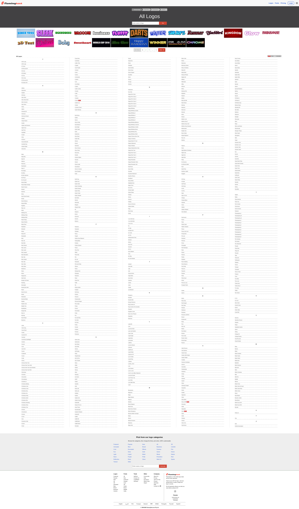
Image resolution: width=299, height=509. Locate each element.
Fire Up (76, 259)
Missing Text (184, 91)
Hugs (129, 208)
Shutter (183, 392)
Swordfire (237, 189)
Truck (236, 276)
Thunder (236, 253)
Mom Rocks (184, 102)
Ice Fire (129, 235)
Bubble (23, 301)
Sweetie (236, 182)
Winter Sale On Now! (239, 386)
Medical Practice (131, 420)
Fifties (76, 252)
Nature (173, 454)
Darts (76, 131)
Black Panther (24, 222)
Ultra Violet (237, 302)
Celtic (125, 491)
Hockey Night (131, 190)
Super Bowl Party (238, 161)
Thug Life (237, 250)
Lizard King (130, 359)
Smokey (183, 418)
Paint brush (184, 217)
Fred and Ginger (78, 301)
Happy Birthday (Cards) (133, 110)
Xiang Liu (237, 412)
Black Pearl (23, 224)
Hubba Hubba (131, 206)
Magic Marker (131, 397)
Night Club (184, 152)
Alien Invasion (24, 102)
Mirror (183, 88)
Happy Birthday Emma (133, 129)
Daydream (77, 134)
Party (183, 222)
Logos (271, 3)
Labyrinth (130, 324)
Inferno (129, 242)
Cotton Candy (78, 88)
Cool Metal (77, 84)
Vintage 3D (237, 334)
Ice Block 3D (130, 230)
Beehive (23, 191)
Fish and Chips (78, 264)
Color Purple (77, 67)
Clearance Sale (24, 421)
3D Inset (23, 71)
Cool (76, 81)
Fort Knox (77, 292)
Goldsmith (77, 402)
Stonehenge (237, 128)
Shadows (183, 371)
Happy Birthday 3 (131, 115)
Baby (22, 154)
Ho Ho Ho (130, 187)
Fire (75, 257)
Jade (129, 268)
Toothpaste (237, 260)
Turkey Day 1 (237, 285)
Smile (183, 415)
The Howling (237, 239)
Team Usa (237, 201)
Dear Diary (77, 136)
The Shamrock (238, 243)
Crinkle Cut (77, 102)
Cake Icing (23, 327)
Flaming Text (77, 271)
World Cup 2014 (238, 402)
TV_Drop (237, 288)
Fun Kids (77, 320)
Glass (76, 362)
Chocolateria (24, 379)
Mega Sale (130, 425)
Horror (173, 451)
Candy (22, 332)
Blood (22, 231)
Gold (76, 386)
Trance (236, 264)
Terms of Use (157, 479)
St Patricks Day (238, 102)
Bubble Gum (24, 303)
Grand (129, 58)
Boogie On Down (25, 280)
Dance (76, 120)
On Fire (183, 190)
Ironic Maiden (131, 251)
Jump (129, 285)
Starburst (237, 114)
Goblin (76, 381)
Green (158, 451)
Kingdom (130, 309)
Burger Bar (23, 310)
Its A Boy (130, 256)
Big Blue (23, 205)
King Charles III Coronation (134, 306)
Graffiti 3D (77, 418)
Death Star (77, 138)
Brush (125, 487)
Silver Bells (184, 399)
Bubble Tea (23, 306)
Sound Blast (237, 63)
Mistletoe (183, 93)
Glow (76, 372)
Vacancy (236, 317)
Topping (236, 262)
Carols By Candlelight (26, 339)
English (120, 503)
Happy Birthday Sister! (133, 134)
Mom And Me (184, 100)
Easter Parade (78, 188)
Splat (236, 81)
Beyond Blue (24, 203)
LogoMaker (136, 479)
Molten (183, 98)
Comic (76, 72)
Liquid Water (131, 352)
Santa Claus (184, 352)
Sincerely (183, 404)
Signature (184, 394)
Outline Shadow (185, 209)
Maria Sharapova (131, 411)
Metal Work (184, 72)
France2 (76, 296)
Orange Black (184, 200)
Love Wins (130, 380)
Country (76, 91)
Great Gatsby (131, 67)
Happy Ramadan (131, 159)
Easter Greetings (78, 186)
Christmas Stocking (25, 402)
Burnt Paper (24, 317)
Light (115, 454)
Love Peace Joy (131, 377)
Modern (183, 95)
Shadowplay (184, 369)
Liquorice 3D (131, 354)
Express (76, 221)
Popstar (183, 273)
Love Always (130, 368)
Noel (183, 166)
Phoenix (183, 240)
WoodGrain (237, 400)
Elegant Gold (77, 207)
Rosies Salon (184, 338)
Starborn (236, 112)
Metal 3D (183, 70)
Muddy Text (184, 130)
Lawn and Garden (132, 331)
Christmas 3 (24, 381)
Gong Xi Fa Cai (78, 404)
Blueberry (23, 268)
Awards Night (24, 146)
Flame (76, 268)
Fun (75, 315)
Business (23, 320)
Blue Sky (23, 257)
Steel (236, 121)
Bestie (22, 198)
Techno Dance (238, 208)
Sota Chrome (237, 58)
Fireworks (77, 261)
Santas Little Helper (186, 355)
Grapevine (130, 60)
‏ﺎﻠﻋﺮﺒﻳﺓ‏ (126, 503)
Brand (144, 447)
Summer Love (238, 144)
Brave (22, 289)
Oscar (183, 204)
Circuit (22, 416)
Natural (183, 145)
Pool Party (184, 266)
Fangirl (76, 236)
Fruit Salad (77, 310)
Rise (182, 324)
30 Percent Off (24, 68)
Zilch (236, 423)
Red (172, 456)
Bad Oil (23, 159)
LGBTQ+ (130, 342)
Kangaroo (130, 295)
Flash (76, 278)
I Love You (130, 223)
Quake (183, 290)
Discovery (77, 152)
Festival (76, 243)
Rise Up (183, 326)
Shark (183, 376)
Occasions (146, 479)
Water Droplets (238, 353)
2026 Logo (23, 64)
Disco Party (77, 150)
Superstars (237, 172)
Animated (116, 447)
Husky (129, 213)
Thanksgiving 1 (238, 213)
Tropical (236, 274)
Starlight (236, 116)
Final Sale (77, 254)
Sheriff (183, 380)
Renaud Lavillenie (185, 314)
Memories (184, 63)
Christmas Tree (24, 407)
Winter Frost (237, 383)
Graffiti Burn (77, 421)
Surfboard (237, 175)
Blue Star (23, 261)
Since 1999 (184, 401)
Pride (183, 275)
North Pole (184, 169)
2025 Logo (23, 61)
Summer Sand (238, 149)
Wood (236, 393)
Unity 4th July (238, 305)
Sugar (236, 140)
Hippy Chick (130, 185)
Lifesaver (130, 347)
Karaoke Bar (130, 299)
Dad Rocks (77, 115)
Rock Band (184, 331)
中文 (132, 503)
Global (76, 367)
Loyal (129, 384)
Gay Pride (77, 346)
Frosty (76, 306)
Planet (183, 252)
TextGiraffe (175, 500)
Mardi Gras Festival (132, 408)
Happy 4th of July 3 (132, 99)
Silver (183, 397)
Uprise (236, 307)
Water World (237, 358)
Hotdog (129, 201)
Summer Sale (238, 147)
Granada (77, 426)
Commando (77, 77)
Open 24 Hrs (184, 195)
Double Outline (78, 157)
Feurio (76, 247)
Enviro (76, 214)
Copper (76, 86)
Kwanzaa (130, 318)
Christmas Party (24, 395)
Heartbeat (130, 178)
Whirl (236, 369)
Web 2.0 (159, 459)
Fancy (76, 233)
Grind (129, 77)
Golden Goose (78, 400)
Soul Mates (237, 60)
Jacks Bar (130, 266)
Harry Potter (130, 169)
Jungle (129, 287)
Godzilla (76, 383)
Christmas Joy (24, 393)
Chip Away (23, 372)
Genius (76, 348)
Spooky (236, 84)
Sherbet (183, 378)
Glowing (76, 374)
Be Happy (23, 170)
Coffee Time (77, 63)
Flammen (77, 275)
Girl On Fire (77, 358)
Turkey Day (237, 283)
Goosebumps (78, 409)
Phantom (183, 238)
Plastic (183, 257)
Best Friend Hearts (25, 196)
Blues (22, 271)
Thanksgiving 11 (238, 218)
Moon (183, 114)
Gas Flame (77, 344)
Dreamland (77, 166)
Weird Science (238, 365)
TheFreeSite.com (175, 497)
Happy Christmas (131, 138)
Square (236, 95)
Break (22, 294)
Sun (236, 151)
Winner (236, 381)
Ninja (183, 159)
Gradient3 (77, 414)
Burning (23, 315)
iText (129, 253)
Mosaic (183, 116)
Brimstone (23, 296)
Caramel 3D (24, 334)
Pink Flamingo (185, 247)
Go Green (77, 376)
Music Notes (184, 133)
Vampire (236, 322)
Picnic (183, 243)
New (143, 444)
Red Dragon (184, 303)
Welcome (237, 367)
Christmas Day (24, 390)
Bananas (23, 163)
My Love (183, 137)
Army (22, 137)
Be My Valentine (24, 175)
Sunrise (236, 156)
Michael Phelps (185, 74)
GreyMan (130, 74)
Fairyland (77, 229)
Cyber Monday (78, 109)
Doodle (76, 155)
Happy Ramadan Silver (133, 162)
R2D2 (183, 298)
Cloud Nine (77, 58)
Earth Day (77, 179)
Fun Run (76, 322)
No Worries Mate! (185, 164)
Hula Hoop (130, 211)
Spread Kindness (238, 88)
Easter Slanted (78, 195)
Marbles (130, 401)
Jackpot (129, 264)
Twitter (236, 290)
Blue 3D (23, 240)
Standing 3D (237, 107)
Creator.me (136, 478)
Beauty (22, 189)
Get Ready (77, 351)
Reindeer (183, 312)
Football (76, 289)
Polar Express (184, 264)
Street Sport (237, 133)
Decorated (131, 449)
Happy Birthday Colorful (133, 127)
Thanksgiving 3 (238, 222)
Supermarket (237, 170)
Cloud (22, 426)
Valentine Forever (238, 320)
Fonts (277, 3)
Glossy (76, 369)
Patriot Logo (184, 224)
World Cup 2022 (238, 404)
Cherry (22, 360)
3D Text (23, 75)
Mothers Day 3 (185, 121)
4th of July (23, 78)
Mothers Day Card (185, 123)
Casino (23, 351)
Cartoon (23, 341)
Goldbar (76, 393)
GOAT (76, 379)
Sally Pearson (184, 348)
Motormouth (184, 128)
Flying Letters (78, 287)
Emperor (76, 211)
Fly (75, 285)
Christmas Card (24, 386)
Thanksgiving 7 (238, 232)
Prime (183, 280)
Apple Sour (23, 127)
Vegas (236, 324)
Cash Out (23, 348)
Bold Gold (23, 278)
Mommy (183, 105)
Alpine (22, 109)
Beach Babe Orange (25, 184)
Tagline (236, 194)
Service (183, 364)
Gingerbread (77, 355)
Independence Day (132, 237)
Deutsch (146, 503)
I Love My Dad (131, 218)
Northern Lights (185, 171)
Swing (236, 186)
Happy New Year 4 (132, 157)
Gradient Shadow (78, 411)
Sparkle (236, 70)
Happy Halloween (132, 143)
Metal (143, 454)
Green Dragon (131, 72)
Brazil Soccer (24, 292)
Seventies (184, 366)
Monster (183, 112)
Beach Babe (24, 182)
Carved (23, 344)
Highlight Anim (131, 183)
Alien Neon (23, 104)
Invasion (130, 246)
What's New (147, 481)
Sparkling (237, 72)
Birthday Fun (24, 212)
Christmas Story (24, 404)
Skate (183, 406)
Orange (183, 197)
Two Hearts (237, 292)
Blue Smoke (24, 259)
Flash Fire (77, 280)
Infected (130, 239)
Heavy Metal (130, 180)
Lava (129, 326)
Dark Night (77, 127)
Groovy (129, 79)
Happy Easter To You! (132, 141)
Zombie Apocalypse (239, 426)
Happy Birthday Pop (132, 131)
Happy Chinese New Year (133, 136)
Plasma (183, 254)
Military (183, 79)
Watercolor (237, 360)
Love (129, 366)
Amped (23, 118)
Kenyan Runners (131, 302)
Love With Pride (131, 382)
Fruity (76, 313)
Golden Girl (77, 397)
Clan (22, 418)
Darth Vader (77, 129)
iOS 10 (129, 249)
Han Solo (130, 92)
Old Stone (184, 186)
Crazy (76, 95)
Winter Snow (237, 390)
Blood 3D (23, 233)
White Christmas (238, 372)
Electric (76, 200)
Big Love (23, 208)
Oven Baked (184, 211)
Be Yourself (23, 180)
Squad (236, 93)
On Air (183, 188)
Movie (158, 454)
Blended (23, 229)
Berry (22, 194)
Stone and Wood (238, 126)
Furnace (76, 331)
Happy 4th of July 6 (132, 106)
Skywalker (184, 408)
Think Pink (237, 248)
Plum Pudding (184, 261)
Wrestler (236, 407)
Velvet (236, 329)
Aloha (22, 106)
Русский (171, 503)
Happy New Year (131, 150)
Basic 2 (23, 168)
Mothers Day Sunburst (186, 126)
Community (146, 476)
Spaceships (237, 67)
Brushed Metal (24, 299)
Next (161, 50)
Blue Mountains (24, 254)
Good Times (77, 407)
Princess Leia (184, 282)
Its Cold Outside (131, 258)
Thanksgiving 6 (238, 229)
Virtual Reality (238, 341)
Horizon (130, 199)
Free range (77, 303)
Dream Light (77, 164)
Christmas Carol (24, 388)
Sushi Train (237, 177)
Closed (23, 423)
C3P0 (22, 325)
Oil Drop (183, 179)
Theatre (236, 246)
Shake (183, 373)
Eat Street (77, 197)
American (23, 113)
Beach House (24, 187)
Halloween (130, 89)
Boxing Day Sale (25, 287)
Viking (236, 331)
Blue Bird (23, 243)
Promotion (159, 456)
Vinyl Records (238, 338)
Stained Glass (238, 105)
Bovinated (23, 285)
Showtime (184, 387)
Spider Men (237, 74)
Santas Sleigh (184, 357)
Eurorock (77, 216)
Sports (236, 86)
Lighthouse (130, 349)
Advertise (156, 482)
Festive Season (78, 245)
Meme (183, 60)
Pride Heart (184, 278)
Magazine (130, 392)
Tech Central (237, 204)
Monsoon (183, 109)
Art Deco (23, 139)
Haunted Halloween (132, 173)
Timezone (237, 257)
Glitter (76, 365)
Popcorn (183, 268)
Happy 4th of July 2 (132, 96)
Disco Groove (78, 148)
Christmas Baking (25, 383)
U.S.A (236, 298)
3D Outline (23, 73)
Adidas (22, 88)
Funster (76, 327)
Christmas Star (24, 400)
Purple (130, 456)
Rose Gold (184, 335)
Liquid (129, 454)
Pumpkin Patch (185, 285)
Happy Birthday (131, 108)
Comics (76, 74)
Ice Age (129, 228)
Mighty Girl (184, 77)
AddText (136, 476)
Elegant (76, 204)
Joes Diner (130, 278)
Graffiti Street (77, 423)
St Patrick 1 (237, 98)
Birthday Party (24, 215)
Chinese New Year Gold (26, 365)
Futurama (77, 334)
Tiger (236, 255)
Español (178, 503)
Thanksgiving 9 (238, 236)
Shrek (183, 390)
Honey (129, 197)
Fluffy (76, 282)
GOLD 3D (77, 388)
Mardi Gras (130, 406)
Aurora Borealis (24, 141)
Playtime (183, 259)
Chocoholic (23, 376)
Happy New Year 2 (132, 152)
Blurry (22, 273)
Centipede (23, 353)
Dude (76, 173)
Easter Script (77, 193)
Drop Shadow (78, 171)
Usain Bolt (237, 312)
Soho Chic (184, 422)
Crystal (76, 105)
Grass (129, 63)
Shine (183, 383)
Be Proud (23, 177)
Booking (23, 282)
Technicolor (237, 206)
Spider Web (237, 77)
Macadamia (130, 390)
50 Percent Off (24, 80)
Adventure (23, 90)
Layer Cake (130, 333)
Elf (75, 209)
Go (163, 23)
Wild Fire (237, 376)
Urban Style (237, 309)
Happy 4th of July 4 (132, 101)
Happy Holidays (131, 145)
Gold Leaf (77, 390)
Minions (183, 86)
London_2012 (131, 363)
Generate (162, 466)
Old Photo (184, 183)
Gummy (129, 84)
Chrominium (24, 411)
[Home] (11, 3)
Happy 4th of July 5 (132, 103)
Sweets (236, 184)
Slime (183, 413)
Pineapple (184, 245)
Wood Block (237, 395)
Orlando (183, 202)
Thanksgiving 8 (238, 234)
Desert (76, 143)
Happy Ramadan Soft (132, 164)
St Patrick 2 (237, 100)
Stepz (236, 123)
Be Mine (23, 173)
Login (291, 3)
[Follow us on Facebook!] (175, 491)
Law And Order (131, 328)
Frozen (76, 308)
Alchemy (23, 95)
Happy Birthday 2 (131, 113)
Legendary (130, 338)
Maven (129, 418)
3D (172, 444)
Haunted (130, 171)
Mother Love (184, 119)
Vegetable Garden (239, 327)
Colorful (173, 447)
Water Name (237, 355)
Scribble (183, 359)
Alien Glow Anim (24, 99)
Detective (77, 145)
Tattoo (236, 197)
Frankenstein (77, 299)
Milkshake (184, 81)
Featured (116, 444)
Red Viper (184, 305)
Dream (76, 162)
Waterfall (237, 362)
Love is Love (131, 370)
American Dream (25, 116)
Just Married (130, 289)
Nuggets (183, 173)
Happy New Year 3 (132, 155)
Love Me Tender (131, 375)
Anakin (22, 123)
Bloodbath (23, 236)
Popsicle (183, 271)
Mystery (183, 140)
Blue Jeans (23, 247)
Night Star (184, 157)
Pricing (283, 3)
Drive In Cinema (78, 169)
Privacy (155, 481)
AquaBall (23, 132)
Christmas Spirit (24, 397)
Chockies (23, 374)
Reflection (116, 459)
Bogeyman (23, 275)
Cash (22, 346)
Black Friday (24, 219)
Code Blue (77, 60)
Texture (116, 461)
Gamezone (77, 341)
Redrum (183, 307)
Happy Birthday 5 (131, 120)
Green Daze (130, 70)
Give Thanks (77, 360)
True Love (237, 281)
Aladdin (23, 92)
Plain (183, 250)
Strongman (237, 135)
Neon (183, 148)
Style (236, 137)
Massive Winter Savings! (133, 413)
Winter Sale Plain (238, 388)
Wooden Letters (238, 397)
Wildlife (236, 379)
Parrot (183, 219)
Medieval (130, 422)
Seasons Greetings (186, 362)
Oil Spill (183, 181)
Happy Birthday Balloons (133, 122)
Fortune (76, 294)
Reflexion (184, 310)
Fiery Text (77, 250)
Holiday (129, 194)
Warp (236, 346)
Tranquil (236, 267)
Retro (183, 321)
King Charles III (131, 304)
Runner (183, 342)
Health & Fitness (131, 176)
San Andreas (184, 350)
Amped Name (24, 120)
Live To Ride (130, 356)
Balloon (23, 161)
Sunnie (236, 154)
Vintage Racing (238, 336)
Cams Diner (24, 330)
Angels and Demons (25, 125)
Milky (183, 84)
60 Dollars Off (24, 82)
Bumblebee (23, 308)
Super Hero (237, 168)
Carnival (23, 337)
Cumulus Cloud (78, 107)
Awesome (23, 148)
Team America (238, 199)
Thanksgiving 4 (238, 225)
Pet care (183, 236)
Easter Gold (77, 183)
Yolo (236, 418)
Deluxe (76, 141)
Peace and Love (185, 231)
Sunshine (237, 158)
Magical (130, 399)
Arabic (125, 486)
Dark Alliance (77, 124)
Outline (183, 207)
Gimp (76, 353)
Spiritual (236, 79)
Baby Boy (23, 156)
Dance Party (77, 122)
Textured (236, 211)
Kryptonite (130, 316)
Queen (183, 292)
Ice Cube (130, 232)
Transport (237, 269)
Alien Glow (23, 97)
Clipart (145, 482)
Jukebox (130, 280)
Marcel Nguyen (131, 404)
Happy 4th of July (131, 94)
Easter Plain (77, 190)
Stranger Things (238, 130)
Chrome (23, 409)
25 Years (23, 66)
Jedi (129, 271)
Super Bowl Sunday (239, 163)
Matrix (129, 415)
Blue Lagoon (24, 252)
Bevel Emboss (24, 201)
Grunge (129, 81)
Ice (128, 225)
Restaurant (184, 319)
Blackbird (23, 226)
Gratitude (130, 65)
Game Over (77, 339)
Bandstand (23, 166)
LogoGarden (175, 498)
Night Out (183, 155)
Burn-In (23, 313)
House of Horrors (131, 204)
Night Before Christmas (186, 150)
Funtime (76, 329)
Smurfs (183, 420)
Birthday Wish (24, 217)
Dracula (76, 159)
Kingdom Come (131, 311)
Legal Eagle (130, 335)
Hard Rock (130, 166)
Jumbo (129, 282)
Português (163, 503)
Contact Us (156, 486)
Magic (129, 394)
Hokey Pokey (131, 192)
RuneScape (184, 340)
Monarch (183, 107)
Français (138, 503)
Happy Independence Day (133, 148)
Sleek (183, 411)
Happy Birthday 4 (131, 117)
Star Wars (237, 109)
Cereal (22, 355)
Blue (22, 238)
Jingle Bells (130, 275)
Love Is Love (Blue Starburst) (134, 373)
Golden (76, 395)
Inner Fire (130, 244)
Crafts (76, 93)
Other (129, 461)
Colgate (76, 65)
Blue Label (23, 250)
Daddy (76, 117)
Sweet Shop (237, 179)
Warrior (236, 348)
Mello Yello (184, 58)
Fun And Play (77, 317)
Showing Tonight (185, 385)
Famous (159, 449)
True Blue (237, 278)
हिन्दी (151, 503)
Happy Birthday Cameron (133, 124)
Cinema (23, 414)
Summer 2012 (238, 142)
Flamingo (77, 273)
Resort (183, 317)
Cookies (76, 79)
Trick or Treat (237, 271)
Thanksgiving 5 (238, 227)
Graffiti (76, 416)
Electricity (77, 202)
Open (183, 193)
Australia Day (24, 144)
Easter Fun (77, 181)
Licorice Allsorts (131, 345)
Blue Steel (23, 264)
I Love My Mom (131, 221)
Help (145, 478)
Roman (183, 333)
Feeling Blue (77, 240)
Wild (236, 374)
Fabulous (77, 226)
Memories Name (185, 65)
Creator (76, 100)
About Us (156, 476)
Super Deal (237, 165)
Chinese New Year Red (26, 369)
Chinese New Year (25, 362)
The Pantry (237, 241)
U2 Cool (236, 300)
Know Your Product (132, 313)
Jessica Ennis (131, 273)
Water (236, 351)
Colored (76, 70)
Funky (76, 324)
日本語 (157, 503)
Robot (183, 328)
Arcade (23, 134)
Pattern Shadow (185, 226)
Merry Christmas (185, 67)
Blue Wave (23, 266)
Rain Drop (184, 300)
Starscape (237, 119)
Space (236, 65)
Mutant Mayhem (185, 135)
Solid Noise (184, 425)
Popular (130, 444)
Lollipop (130, 361)
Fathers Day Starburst (79, 238)
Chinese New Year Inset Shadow (28, 367)
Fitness (76, 266)
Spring (236, 91)
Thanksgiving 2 (238, 220)
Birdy (22, 210)
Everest (76, 218)
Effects (144, 449)
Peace (183, 229)
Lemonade (130, 340)
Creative (76, 98)
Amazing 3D (24, 111)
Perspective (184, 233)
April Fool (23, 130)
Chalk (22, 358)
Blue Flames (24, 245)
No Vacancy (184, 162)
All (157, 444)
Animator (136, 481)
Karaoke (130, 297)
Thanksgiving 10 (238, 215)
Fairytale (76, 231)
